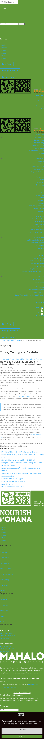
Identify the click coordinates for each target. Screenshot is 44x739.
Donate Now (8, 77)
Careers (2, 616)
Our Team (40, 200)
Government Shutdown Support (33, 271)
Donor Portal (4, 557)
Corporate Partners (37, 172)
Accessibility (4, 585)
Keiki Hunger (39, 221)
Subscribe (3, 39)
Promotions (40, 185)
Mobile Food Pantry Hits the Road (12, 487)
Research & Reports (37, 243)
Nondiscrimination (6, 574)
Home (5, 340)
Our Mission (4, 605)
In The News (40, 245)
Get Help (41, 111)
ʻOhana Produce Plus (37, 263)
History (41, 203)
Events (41, 180)
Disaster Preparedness (36, 232)
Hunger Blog (40, 248)
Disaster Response (37, 230)
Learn (42, 98)
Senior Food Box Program (35, 290)
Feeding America (5, 622)
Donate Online (39, 140)
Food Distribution (38, 219)
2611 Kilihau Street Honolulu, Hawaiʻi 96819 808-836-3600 (8, 635)
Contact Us (40, 211)
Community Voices (14, 340)
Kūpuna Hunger (38, 224)
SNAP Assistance (38, 266)
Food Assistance (38, 258)
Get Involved (40, 158)
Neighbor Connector (37, 269)
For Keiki (41, 277)
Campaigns (40, 177)
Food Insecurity (39, 237)
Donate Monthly (38, 143)
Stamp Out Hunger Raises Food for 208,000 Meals (18, 460)
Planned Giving (39, 148)
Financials (3, 552)
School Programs (38, 279)
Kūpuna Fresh (39, 292)
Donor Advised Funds (36, 151)
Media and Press (38, 208)
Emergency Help (10, 70)
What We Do (40, 216)
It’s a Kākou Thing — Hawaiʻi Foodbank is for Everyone (19, 452)
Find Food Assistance (37, 261)
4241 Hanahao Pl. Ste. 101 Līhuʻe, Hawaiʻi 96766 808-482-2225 (9, 648)
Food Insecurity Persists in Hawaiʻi (13, 481)
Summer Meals (39, 282)
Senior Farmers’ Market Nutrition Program (29, 295)
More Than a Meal (7, 484)
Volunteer (40, 161)
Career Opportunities (36, 206)
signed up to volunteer (24, 396)
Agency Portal (4, 563)
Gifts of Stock (39, 153)
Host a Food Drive (38, 164)
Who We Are (40, 195)
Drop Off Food (39, 169)
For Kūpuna (40, 287)
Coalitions (40, 182)
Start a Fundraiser (38, 145)
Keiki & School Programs (34, 359)
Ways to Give (39, 137)
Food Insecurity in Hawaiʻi (35, 240)
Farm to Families (38, 227)
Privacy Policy (4, 580)
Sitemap (3, 591)
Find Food (6, 64)
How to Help (40, 95)
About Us (41, 198)
